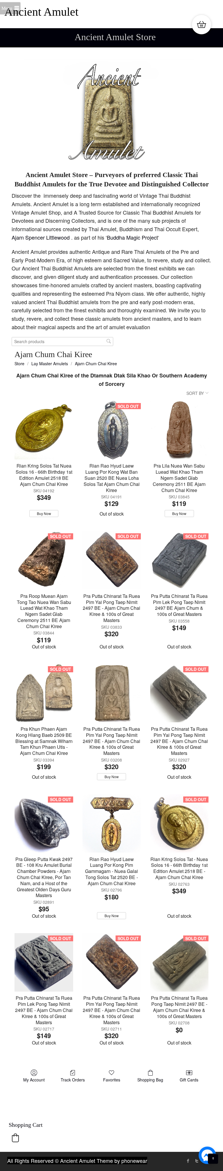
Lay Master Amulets (49, 363)
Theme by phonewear (122, 1160)
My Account (34, 1079)
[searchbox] (62, 341)
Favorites (111, 1079)
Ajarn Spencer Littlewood (41, 237)
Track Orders (73, 1079)
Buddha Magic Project (132, 237)
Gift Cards (189, 1079)
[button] (15, 1138)
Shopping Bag (150, 1079)
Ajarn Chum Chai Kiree (96, 363)
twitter (197, 1160)
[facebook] (188, 1160)
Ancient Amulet (41, 11)
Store (19, 363)
